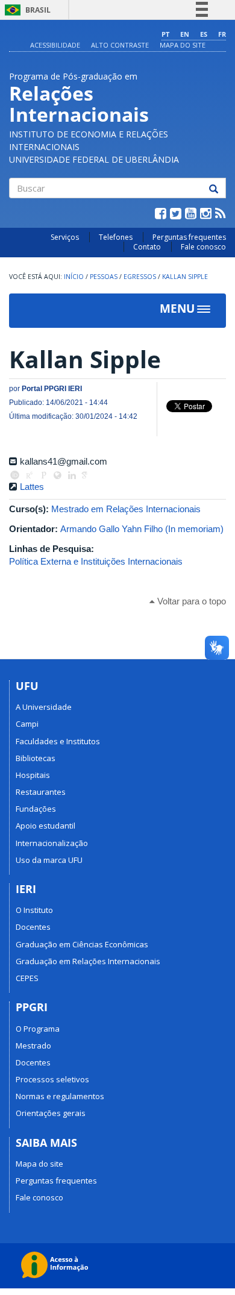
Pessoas (104, 276)
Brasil (25, 10)
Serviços (65, 237)
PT (165, 34)
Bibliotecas (35, 758)
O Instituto (34, 910)
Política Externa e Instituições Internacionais (96, 561)
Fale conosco (203, 247)
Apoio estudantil (45, 825)
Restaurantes (41, 791)
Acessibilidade (55, 44)
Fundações (36, 808)
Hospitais (33, 775)
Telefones (116, 237)
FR (222, 34)
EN (184, 34)
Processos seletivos (52, 1079)
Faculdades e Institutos (58, 741)
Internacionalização (52, 843)
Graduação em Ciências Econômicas (82, 944)
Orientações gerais (51, 1113)
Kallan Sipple (185, 276)
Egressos (140, 276)
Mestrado (33, 1045)
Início (74, 276)
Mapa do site (182, 44)
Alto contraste (120, 44)
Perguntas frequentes (189, 237)
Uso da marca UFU (49, 859)
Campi (27, 723)
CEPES (27, 978)
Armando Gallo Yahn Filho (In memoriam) (142, 529)
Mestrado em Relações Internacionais (126, 509)
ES (203, 34)
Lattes (32, 486)
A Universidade (44, 706)
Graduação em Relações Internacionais (88, 961)
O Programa (38, 1028)
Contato (147, 247)
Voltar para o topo (190, 601)
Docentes (33, 926)
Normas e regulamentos (60, 1096)
